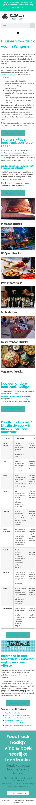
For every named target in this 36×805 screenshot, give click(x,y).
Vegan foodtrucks (12, 371)
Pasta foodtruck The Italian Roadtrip (18, 718)
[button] (18, 33)
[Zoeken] (32, 25)
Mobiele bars (9, 312)
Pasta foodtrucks (11, 282)
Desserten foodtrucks (14, 342)
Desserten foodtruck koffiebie (16, 723)
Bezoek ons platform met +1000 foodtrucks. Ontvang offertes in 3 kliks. (18, 4)
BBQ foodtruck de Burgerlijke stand (17, 715)
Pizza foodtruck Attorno (13, 713)
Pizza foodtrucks (11, 223)
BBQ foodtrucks (11, 253)
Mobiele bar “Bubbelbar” (13, 720)
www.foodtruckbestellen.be (11, 155)
